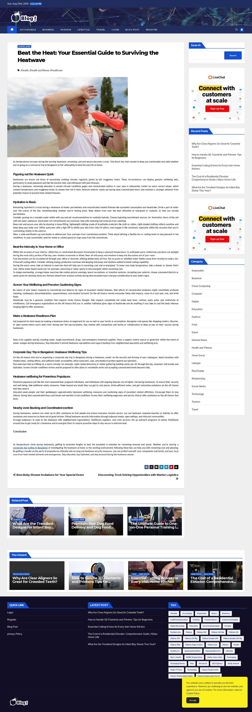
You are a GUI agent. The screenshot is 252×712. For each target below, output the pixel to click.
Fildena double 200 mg (232, 638)
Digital (195, 301)
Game (195, 332)
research (203, 664)
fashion (228, 626)
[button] (236, 29)
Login (115, 29)
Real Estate (198, 371)
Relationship (198, 378)
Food (194, 324)
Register (151, 29)
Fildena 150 (175, 638)
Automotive (201, 613)
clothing (196, 620)
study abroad (233, 664)
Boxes (214, 613)
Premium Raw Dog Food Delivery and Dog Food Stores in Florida (92, 527)
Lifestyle (83, 29)
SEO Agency (217, 664)
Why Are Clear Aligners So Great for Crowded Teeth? (34, 580)
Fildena (189, 632)
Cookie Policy (193, 693)
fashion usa (175, 632)
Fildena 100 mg (217, 632)
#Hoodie (173, 613)
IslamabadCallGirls (192, 651)
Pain (192, 664)
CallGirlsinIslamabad (179, 620)
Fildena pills (175, 645)
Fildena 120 (233, 632)
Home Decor (198, 355)
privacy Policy (14, 634)
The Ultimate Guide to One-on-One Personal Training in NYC (154, 527)
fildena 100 (201, 632)
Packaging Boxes (177, 664)
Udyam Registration (210, 670)
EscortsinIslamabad (211, 626)
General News (24, 46)
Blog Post (132, 29)
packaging (231, 657)
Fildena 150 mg (191, 638)
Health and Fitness (202, 348)
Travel (100, 29)
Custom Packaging (230, 620)
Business (48, 29)
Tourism (196, 402)
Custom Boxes (211, 620)
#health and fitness (39, 70)
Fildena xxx (212, 645)
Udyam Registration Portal (209, 676)
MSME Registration (194, 657)
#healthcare (56, 70)
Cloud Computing (201, 286)
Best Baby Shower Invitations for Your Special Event (50, 474)
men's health (175, 657)
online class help (214, 657)
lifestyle (229, 651)
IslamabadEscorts (213, 651)
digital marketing (177, 626)
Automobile (28, 29)
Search (196, 45)
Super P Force (176, 670)
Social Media (199, 386)
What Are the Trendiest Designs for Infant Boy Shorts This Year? (33, 527)
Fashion (66, 29)
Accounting (187, 613)
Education (197, 309)
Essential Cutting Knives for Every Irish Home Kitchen (154, 580)
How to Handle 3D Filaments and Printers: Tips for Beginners (96, 581)
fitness (225, 645)
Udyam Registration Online (181, 676)
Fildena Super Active (194, 645)
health (236, 645)
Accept (192, 700)
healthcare (175, 651)
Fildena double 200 (210, 638)
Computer (197, 294)
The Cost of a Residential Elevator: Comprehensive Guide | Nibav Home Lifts (211, 581)
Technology (198, 394)
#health (24, 70)
